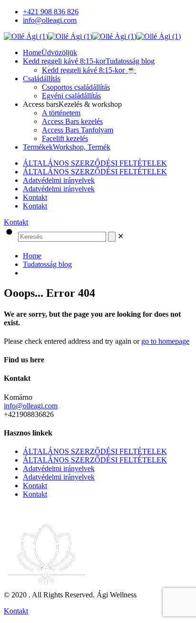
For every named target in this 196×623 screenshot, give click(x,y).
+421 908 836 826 (50, 12)
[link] (121, 236)
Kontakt (35, 197)
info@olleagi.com (50, 20)
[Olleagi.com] (92, 36)
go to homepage (165, 341)
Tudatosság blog (47, 264)
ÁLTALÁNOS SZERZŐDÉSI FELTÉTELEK (95, 163)
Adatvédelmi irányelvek (59, 180)
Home (32, 256)
